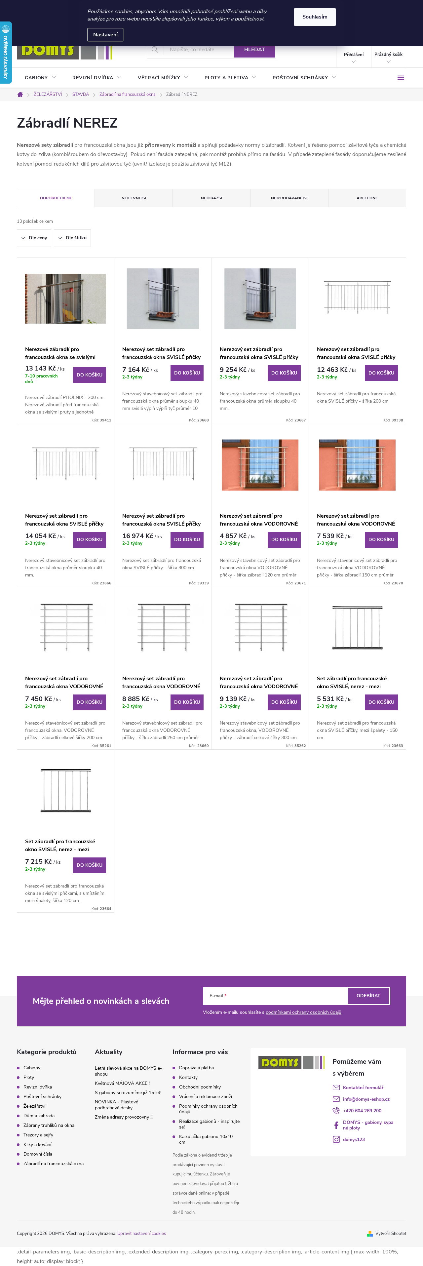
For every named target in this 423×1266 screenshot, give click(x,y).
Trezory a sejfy (38, 1135)
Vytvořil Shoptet (390, 1234)
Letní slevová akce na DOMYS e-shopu (128, 1071)
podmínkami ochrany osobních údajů (303, 1012)
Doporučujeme (56, 198)
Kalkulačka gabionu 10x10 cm (206, 1139)
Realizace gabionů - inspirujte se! (209, 1124)
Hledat (254, 49)
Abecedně (367, 198)
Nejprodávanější (289, 198)
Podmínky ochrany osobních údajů (208, 1109)
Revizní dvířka (37, 1087)
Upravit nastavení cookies (141, 1234)
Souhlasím (314, 16)
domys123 (354, 1139)
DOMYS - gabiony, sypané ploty (368, 1125)
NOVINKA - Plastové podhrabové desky (116, 1105)
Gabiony (31, 1068)
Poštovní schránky (42, 1096)
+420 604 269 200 (362, 1111)
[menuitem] (40, 78)
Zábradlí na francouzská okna (53, 1164)
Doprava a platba (196, 1068)
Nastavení (105, 34)
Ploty (28, 1077)
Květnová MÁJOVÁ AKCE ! (122, 1083)
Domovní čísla (37, 1154)
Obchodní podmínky (200, 1087)
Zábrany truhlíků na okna (48, 1125)
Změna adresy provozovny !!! (124, 1117)
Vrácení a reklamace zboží (205, 1096)
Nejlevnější (134, 198)
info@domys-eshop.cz (366, 1099)
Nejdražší (211, 198)
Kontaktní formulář (363, 1088)
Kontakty (188, 1077)
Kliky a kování (37, 1144)
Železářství (34, 1106)
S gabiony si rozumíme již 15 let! (128, 1092)
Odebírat (368, 996)
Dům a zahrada (39, 1116)
